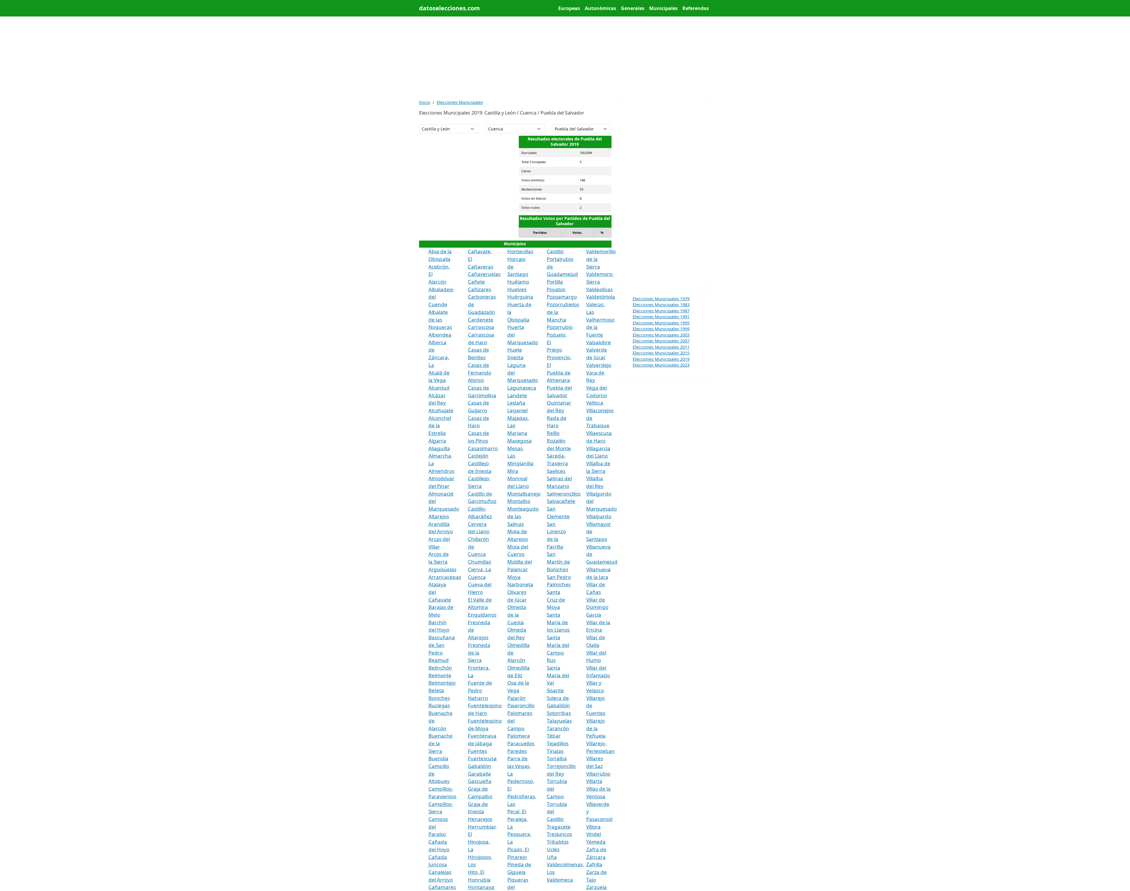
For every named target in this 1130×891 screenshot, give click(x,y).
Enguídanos (482, 614)
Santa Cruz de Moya (556, 599)
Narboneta (520, 584)
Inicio (424, 102)
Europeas (569, 8)
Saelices (556, 471)
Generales (632, 8)
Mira (512, 471)
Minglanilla (520, 463)
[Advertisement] (565, 57)
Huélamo (518, 281)
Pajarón (516, 698)
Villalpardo (598, 516)
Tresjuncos (559, 834)
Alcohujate (440, 410)
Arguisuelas (442, 569)
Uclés (553, 849)
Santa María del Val (558, 675)
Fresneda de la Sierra (479, 652)
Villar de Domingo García (597, 607)
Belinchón (440, 667)
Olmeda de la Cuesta (516, 614)
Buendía (438, 758)
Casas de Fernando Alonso (479, 372)
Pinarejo (517, 857)
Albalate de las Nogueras (440, 319)
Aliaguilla (439, 448)
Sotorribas (559, 713)
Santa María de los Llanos (558, 622)
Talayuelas (559, 720)
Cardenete (480, 319)
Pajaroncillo (520, 705)
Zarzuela (596, 887)
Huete (514, 349)
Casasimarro (483, 448)
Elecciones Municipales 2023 (661, 365)
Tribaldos (558, 841)
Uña (552, 857)
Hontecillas (520, 251)
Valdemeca (560, 879)
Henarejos (480, 819)
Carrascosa (481, 327)
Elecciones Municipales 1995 (661, 323)
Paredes (517, 751)
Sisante (555, 690)
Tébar (554, 735)
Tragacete (559, 826)
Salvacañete (561, 501)
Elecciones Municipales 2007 (661, 341)
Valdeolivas (599, 289)
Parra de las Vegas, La (519, 766)
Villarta (594, 781)
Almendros (441, 471)
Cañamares (442, 887)
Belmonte (439, 675)
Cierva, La (479, 569)
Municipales (663, 8)
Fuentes (477, 751)
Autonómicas (600, 8)
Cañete (476, 281)
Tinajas (555, 751)
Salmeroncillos (564, 493)
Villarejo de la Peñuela (596, 728)
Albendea (439, 334)
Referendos (695, 8)
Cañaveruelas (484, 274)
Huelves (516, 289)
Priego (554, 349)
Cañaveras (480, 266)
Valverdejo (598, 365)
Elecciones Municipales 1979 (661, 299)
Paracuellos (520, 743)
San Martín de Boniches (558, 561)
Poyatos (556, 289)
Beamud (438, 660)
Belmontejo (442, 682)
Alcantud (439, 387)
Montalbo (518, 501)
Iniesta (515, 357)
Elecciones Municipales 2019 (661, 359)
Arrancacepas (444, 577)
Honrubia (479, 879)
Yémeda (596, 841)
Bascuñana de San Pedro (441, 645)
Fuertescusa (482, 758)
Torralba (557, 758)
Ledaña (516, 402)
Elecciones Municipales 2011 (661, 347)
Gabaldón (479, 766)
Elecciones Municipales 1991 (661, 316)
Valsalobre (598, 342)
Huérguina (520, 296)
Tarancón (558, 728)
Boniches (439, 698)
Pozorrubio (560, 327)
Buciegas (439, 705)
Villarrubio (598, 773)
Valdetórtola (600, 296)
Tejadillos (558, 743)
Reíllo (553, 433)
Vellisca (594, 402)
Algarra (437, 440)
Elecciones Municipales (460, 102)
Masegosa (519, 440)
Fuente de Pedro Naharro (480, 690)
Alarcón (437, 281)
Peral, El (516, 811)
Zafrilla (594, 864)
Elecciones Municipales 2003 (661, 335)
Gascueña (479, 781)
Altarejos (438, 516)
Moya (514, 577)
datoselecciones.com (449, 8)
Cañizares (479, 289)
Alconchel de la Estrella (439, 425)
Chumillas (479, 561)
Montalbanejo (524, 493)
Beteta (436, 690)
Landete (517, 395)
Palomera (518, 735)
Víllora (593, 826)
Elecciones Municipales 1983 (661, 304)
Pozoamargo (562, 296)
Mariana (517, 433)
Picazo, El (518, 849)
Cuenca (477, 577)
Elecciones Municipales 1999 (661, 329)
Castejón (478, 455)
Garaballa (479, 773)
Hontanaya (481, 887)
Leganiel (517, 410)
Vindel (593, 834)
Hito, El (476, 872)
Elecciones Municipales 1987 (661, 311)
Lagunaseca (521, 387)
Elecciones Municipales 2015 (661, 353)
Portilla (555, 281)
